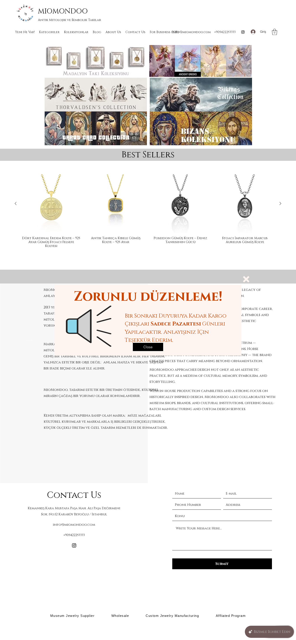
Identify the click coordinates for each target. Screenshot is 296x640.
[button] (246, 279)
